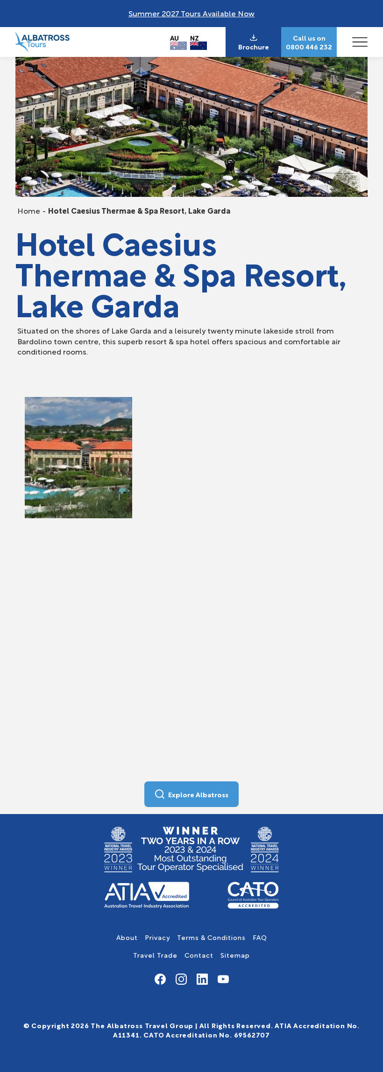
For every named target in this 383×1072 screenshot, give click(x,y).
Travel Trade (155, 955)
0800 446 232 (309, 46)
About (127, 937)
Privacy (157, 937)
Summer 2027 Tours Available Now (191, 13)
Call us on (309, 38)
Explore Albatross (198, 794)
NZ (194, 37)
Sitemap (235, 955)
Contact (198, 955)
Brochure (253, 46)
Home (28, 210)
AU (174, 37)
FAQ (260, 937)
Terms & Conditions (211, 937)
